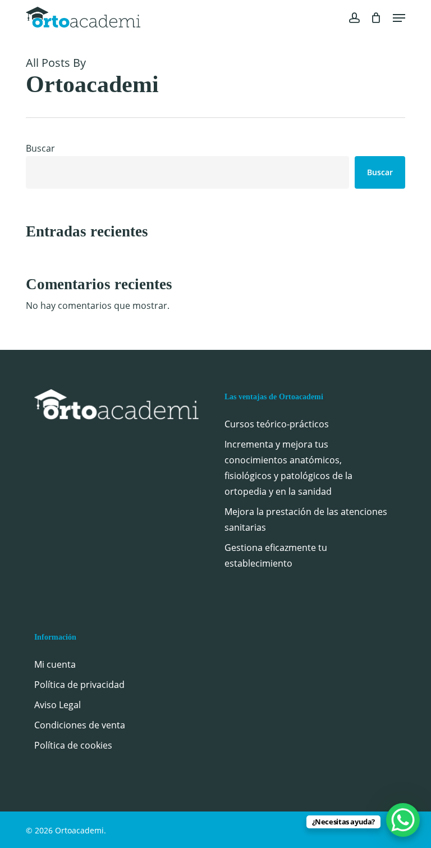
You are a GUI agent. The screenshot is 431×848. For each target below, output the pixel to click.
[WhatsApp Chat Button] (403, 820)
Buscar (40, 148)
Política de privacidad (79, 684)
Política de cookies (73, 745)
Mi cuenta (55, 664)
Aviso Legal (57, 705)
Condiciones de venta (79, 725)
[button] (399, 18)
